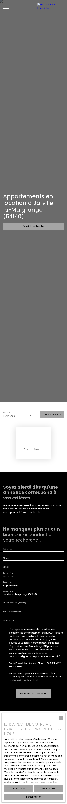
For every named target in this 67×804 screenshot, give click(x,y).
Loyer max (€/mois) (14, 602)
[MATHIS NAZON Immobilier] (50, 10)
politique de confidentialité (24, 680)
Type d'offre (8, 573)
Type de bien (8, 582)
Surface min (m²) (13, 611)
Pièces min (9, 620)
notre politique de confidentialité (41, 782)
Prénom (7, 549)
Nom (6, 558)
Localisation (8, 591)
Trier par (6, 413)
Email (6, 567)
